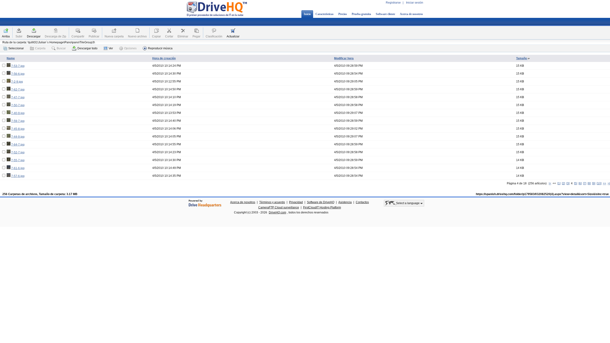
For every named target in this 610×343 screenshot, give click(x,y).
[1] (558, 183)
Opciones (130, 48)
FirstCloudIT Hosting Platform (322, 207)
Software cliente (385, 14)
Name (11, 58)
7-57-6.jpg (18, 176)
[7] (584, 183)
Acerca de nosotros (411, 14)
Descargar (34, 36)
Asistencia (345, 202)
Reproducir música (160, 48)
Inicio (307, 14)
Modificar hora (344, 58)
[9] (593, 183)
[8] (589, 183)
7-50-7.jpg (18, 105)
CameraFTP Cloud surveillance (278, 207)
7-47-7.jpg (18, 97)
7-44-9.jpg (18, 136)
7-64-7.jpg (18, 144)
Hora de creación (164, 58)
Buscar (61, 48)
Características (324, 14)
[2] (563, 183)
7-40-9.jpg (18, 113)
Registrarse (393, 2)
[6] (580, 183)
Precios (342, 14)
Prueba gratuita (361, 14)
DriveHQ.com (277, 212)
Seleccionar (16, 48)
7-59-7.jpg (18, 121)
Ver (111, 48)
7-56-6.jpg (18, 74)
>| (609, 183)
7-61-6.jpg (18, 168)
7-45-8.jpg (18, 129)
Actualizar (233, 36)
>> (604, 183)
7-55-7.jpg (18, 160)
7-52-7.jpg (18, 152)
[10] (599, 183)
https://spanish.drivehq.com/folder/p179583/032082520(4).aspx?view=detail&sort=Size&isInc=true (542, 194)
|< (550, 183)
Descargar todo (87, 48)
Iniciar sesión (414, 2)
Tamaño (522, 58)
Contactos (362, 202)
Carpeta (40, 48)
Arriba (6, 36)
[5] (575, 183)
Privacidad (296, 202)
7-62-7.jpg (18, 89)
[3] (567, 183)
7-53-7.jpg (18, 66)
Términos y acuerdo (272, 202)
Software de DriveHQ (320, 202)
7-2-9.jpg (17, 81)
